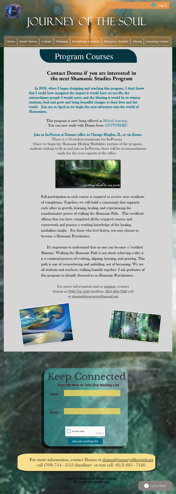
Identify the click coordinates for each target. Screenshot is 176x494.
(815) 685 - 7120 (130, 465)
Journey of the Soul (86, 21)
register (110, 286)
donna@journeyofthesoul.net (95, 296)
